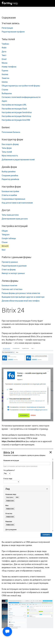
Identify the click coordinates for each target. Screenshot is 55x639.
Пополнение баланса (11, 132)
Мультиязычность (10, 155)
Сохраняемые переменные (13, 199)
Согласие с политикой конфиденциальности (21, 97)
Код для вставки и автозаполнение (17, 202)
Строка (5, 89)
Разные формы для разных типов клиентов (21, 293)
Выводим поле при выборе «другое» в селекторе (23, 297)
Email (4, 59)
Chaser (5, 242)
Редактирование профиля (13, 31)
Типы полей (7, 152)
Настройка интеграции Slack (14, 108)
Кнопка (5, 74)
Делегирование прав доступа (15, 218)
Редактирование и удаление (14, 265)
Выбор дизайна (8, 171)
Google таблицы (9, 238)
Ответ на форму (9, 269)
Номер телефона (9, 66)
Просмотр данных (10, 262)
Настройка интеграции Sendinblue (17, 112)
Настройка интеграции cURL (14, 104)
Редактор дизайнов (10, 179)
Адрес (4, 101)
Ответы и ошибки (9, 195)
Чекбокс (5, 44)
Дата (4, 51)
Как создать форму (10, 144)
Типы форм (6, 148)
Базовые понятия (9, 285)
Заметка (5, 78)
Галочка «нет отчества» (12, 289)
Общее (5, 230)
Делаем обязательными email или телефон (21, 300)
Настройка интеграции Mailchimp (16, 116)
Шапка (5, 82)
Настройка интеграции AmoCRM (16, 120)
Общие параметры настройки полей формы (21, 85)
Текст (4, 55)
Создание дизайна (10, 175)
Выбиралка (7, 93)
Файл (4, 47)
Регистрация (7, 28)
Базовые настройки (10, 191)
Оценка (5, 70)
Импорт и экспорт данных (13, 273)
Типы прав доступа (10, 215)
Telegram (5, 234)
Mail (3, 249)
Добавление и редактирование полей (18, 159)
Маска (4, 63)
